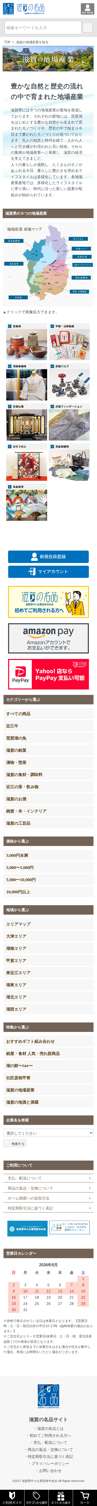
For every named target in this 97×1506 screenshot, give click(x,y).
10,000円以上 (18, 891)
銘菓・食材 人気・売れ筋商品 (33, 1053)
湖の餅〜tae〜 (19, 1065)
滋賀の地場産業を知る (32, 42)
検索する (18, 1143)
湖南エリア (16, 948)
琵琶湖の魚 (16, 738)
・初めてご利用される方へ (48, 1435)
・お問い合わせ (48, 1470)
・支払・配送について (48, 1442)
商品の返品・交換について (30, 1188)
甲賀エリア (16, 960)
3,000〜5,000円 (20, 867)
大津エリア (16, 936)
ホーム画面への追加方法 (28, 1198)
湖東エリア (16, 984)
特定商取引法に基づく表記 (30, 1208)
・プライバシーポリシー (48, 1463)
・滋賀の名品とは (48, 1428)
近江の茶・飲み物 (22, 786)
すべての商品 (18, 713)
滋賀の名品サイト (48, 1419)
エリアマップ (18, 924)
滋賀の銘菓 (16, 750)
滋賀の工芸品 (18, 823)
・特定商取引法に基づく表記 (48, 1456)
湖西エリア (16, 1009)
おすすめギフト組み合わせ (30, 1041)
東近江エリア (18, 972)
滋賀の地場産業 (20, 1089)
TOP (7, 42)
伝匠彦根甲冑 (18, 1077)
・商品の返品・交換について (48, 1449)
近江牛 (12, 725)
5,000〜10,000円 (21, 879)
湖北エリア (16, 996)
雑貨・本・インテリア (26, 811)
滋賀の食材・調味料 (24, 774)
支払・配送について (25, 1178)
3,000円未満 (17, 855)
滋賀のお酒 (16, 798)
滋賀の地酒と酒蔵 (22, 1102)
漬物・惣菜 (16, 762)
